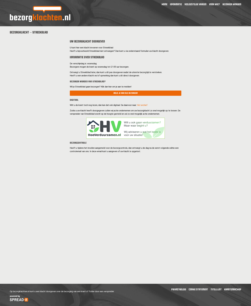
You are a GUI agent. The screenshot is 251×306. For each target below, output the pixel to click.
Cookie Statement (198, 289)
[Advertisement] (38, 55)
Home (164, 4)
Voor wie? (214, 4)
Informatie (176, 4)
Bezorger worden (232, 4)
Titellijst (216, 289)
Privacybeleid (178, 289)
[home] (40, 21)
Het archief (142, 105)
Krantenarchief (232, 289)
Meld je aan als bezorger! (125, 93)
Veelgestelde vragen (195, 4)
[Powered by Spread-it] (19, 301)
